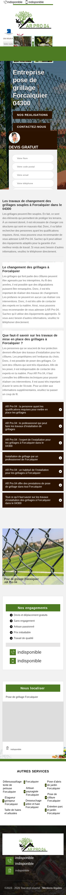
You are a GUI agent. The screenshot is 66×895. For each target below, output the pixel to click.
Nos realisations (32, 114)
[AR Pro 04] (33, 844)
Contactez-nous (31, 126)
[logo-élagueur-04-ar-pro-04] (33, 19)
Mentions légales (52, 888)
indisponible (14, 2)
